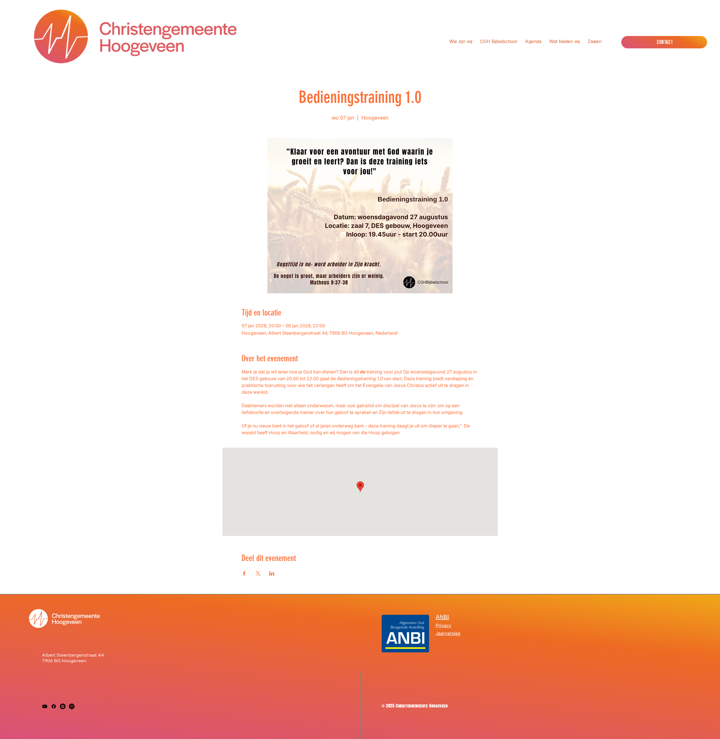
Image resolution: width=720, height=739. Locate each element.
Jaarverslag (448, 633)
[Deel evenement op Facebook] (244, 573)
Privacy (443, 625)
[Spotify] (63, 706)
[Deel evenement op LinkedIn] (271, 573)
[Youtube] (45, 706)
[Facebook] (54, 706)
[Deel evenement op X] (258, 573)
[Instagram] (72, 706)
